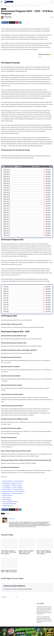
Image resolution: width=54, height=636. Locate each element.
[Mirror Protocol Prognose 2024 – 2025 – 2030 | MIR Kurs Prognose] (45, 539)
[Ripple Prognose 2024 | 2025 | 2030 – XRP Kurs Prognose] (9, 558)
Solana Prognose (6, 499)
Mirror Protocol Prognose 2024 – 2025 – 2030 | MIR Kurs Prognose (44, 552)
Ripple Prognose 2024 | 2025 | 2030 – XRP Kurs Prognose (9, 571)
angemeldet (11, 589)
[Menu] (1, 2)
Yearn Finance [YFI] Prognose (10, 501)
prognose (8, 513)
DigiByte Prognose (7, 505)
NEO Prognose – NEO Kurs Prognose (12, 483)
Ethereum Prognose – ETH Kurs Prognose (13, 491)
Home (2, 5)
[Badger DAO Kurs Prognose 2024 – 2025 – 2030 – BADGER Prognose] (27, 539)
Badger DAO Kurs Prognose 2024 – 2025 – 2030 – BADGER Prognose (26, 552)
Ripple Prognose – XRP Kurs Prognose (12, 493)
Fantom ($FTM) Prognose (9, 503)
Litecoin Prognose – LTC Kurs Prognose (13, 481)
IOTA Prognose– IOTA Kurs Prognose (12, 487)
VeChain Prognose (7, 495)
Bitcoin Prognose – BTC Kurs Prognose (12, 489)
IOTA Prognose (6, 497)
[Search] (52, 2)
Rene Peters (8, 17)
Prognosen (7, 5)
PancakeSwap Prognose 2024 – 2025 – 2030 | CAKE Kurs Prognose (8, 552)
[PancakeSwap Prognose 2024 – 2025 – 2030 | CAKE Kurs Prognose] (9, 539)
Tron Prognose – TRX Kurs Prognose (12, 485)
